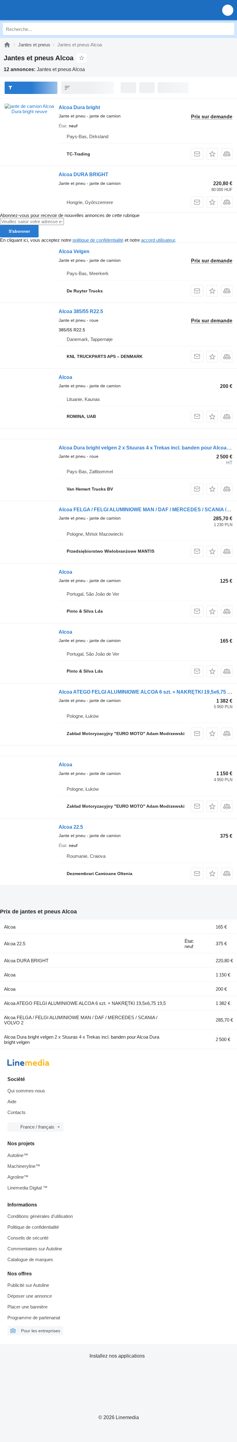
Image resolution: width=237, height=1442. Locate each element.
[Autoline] (7, 45)
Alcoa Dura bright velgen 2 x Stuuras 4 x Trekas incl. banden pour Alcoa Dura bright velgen (81, 1039)
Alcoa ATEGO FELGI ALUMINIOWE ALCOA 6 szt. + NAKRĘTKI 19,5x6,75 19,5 (148, 692)
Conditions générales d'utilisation (40, 1216)
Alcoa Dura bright (79, 107)
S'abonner (19, 231)
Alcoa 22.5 (71, 827)
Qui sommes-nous (26, 1090)
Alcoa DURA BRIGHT (83, 174)
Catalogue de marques (30, 1259)
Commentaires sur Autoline (34, 1248)
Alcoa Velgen (74, 251)
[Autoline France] (40, 10)
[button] (227, 10)
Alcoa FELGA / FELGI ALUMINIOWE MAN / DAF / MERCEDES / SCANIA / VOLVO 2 (80, 1020)
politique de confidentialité (98, 240)
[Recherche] (228, 29)
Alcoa (65, 377)
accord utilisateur (158, 240)
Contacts (16, 1112)
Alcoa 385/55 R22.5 (81, 311)
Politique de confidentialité (33, 1227)
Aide (11, 1101)
